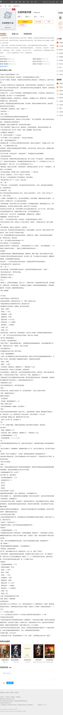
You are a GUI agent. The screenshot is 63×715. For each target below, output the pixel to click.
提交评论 (10, 683)
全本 (28, 1)
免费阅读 (25, 21)
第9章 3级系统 (37, 59)
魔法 (10, 6)
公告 (32, 1)
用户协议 (7, 697)
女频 (16, 1)
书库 (20, 1)
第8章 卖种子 (4, 61)
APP (35, 1)
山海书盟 (16, 692)
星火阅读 (7, 692)
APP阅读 (22, 25)
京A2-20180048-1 (4, 709)
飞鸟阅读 (12, 692)
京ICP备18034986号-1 (13, 709)
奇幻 (5, 6)
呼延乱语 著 (37, 12)
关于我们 (2, 697)
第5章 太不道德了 (38, 64)
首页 (12, 1)
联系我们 (18, 697)
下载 (48, 21)
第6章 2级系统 (4, 64)
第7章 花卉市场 (37, 61)
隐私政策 (13, 697)
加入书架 (38, 21)
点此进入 (45, 704)
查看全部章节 (4, 66)
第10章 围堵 (3, 59)
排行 (24, 1)
